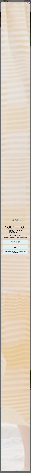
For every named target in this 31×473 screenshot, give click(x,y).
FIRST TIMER (15, 242)
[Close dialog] (28, 3)
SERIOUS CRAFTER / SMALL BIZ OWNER (15, 252)
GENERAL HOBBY (15, 247)
